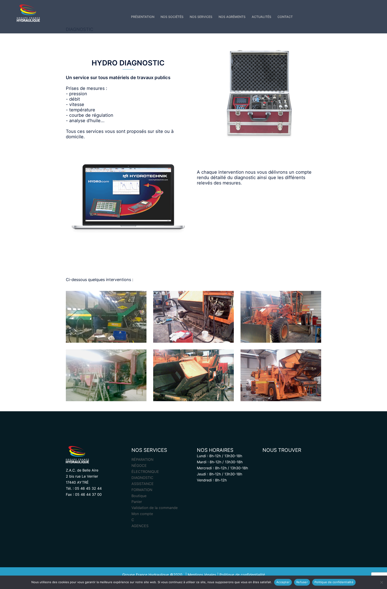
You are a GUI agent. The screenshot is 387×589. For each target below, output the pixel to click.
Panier (136, 501)
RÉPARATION (142, 459)
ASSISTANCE (142, 483)
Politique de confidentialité (333, 582)
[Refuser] (381, 582)
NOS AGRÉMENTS (232, 17)
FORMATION (141, 489)
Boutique (138, 496)
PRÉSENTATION (142, 17)
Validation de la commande (154, 507)
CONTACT (285, 17)
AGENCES (139, 526)
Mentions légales (202, 574)
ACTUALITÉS (261, 17)
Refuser (302, 582)
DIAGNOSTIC (142, 477)
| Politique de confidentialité (241, 574)
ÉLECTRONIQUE (145, 471)
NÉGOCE (139, 465)
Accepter (283, 582)
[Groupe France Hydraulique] (28, 14)
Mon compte (142, 513)
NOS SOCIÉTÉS (172, 17)
